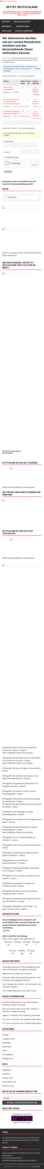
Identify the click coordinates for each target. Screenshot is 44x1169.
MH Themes (36, 1167)
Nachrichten (6, 1047)
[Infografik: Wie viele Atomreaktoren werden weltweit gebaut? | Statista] (22, 830)
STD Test (6, 1023)
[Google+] (36, 944)
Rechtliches (6, 31)
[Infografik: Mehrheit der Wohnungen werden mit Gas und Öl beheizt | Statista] (22, 901)
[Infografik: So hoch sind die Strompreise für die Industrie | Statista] (22, 878)
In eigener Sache (8, 1039)
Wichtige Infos (7, 1058)
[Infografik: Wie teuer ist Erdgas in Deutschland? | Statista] (22, 771)
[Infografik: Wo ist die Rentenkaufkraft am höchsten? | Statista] (22, 840)
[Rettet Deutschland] (8, 1)
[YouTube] (13, 953)
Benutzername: (9, 141)
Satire (4, 1050)
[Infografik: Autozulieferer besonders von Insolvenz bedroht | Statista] (22, 886)
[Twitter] (17, 944)
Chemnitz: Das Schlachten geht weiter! (25, 1015)
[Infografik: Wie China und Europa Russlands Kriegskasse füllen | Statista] (22, 894)
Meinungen (6, 26)
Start (4, 58)
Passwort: (7, 152)
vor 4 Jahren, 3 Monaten (21, 69)
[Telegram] (31, 953)
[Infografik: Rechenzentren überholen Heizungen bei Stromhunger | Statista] (22, 801)
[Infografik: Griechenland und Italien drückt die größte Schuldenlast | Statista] (22, 855)
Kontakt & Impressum (24, 31)
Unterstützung (22, 26)
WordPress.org (8, 1086)
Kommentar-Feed (9, 1082)
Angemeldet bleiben (12, 157)
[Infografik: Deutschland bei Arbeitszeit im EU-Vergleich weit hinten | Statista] (22, 786)
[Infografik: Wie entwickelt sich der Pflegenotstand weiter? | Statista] (22, 822)
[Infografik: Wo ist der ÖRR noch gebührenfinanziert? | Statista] (22, 863)
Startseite (6, 22)
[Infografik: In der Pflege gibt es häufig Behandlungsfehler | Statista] (22, 814)
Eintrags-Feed (7, 1078)
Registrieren (6, 1070)
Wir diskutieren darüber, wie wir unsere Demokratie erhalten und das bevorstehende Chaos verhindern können (20, 1140)
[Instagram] (26, 944)
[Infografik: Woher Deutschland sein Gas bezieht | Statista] (22, 848)
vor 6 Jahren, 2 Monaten (35, 101)
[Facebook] (8, 944)
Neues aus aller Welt (22, 22)
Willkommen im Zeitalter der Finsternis (17, 973)
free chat (5, 1019)
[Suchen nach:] (22, 197)
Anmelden (8, 172)
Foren (9, 58)
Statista (30, 753)
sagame (5, 1015)
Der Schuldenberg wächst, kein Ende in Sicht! (19, 991)
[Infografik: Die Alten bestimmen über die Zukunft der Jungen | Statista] (22, 807)
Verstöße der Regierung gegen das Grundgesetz (11, 112)
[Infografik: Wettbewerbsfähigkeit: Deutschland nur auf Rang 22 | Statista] (22, 871)
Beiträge (5, 1035)
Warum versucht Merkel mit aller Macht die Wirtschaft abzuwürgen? (11, 101)
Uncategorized (7, 1054)
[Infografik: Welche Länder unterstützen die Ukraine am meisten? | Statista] (22, 750)
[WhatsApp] (22, 953)
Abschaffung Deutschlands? (8, 88)
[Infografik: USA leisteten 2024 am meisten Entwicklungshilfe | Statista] (22, 794)
